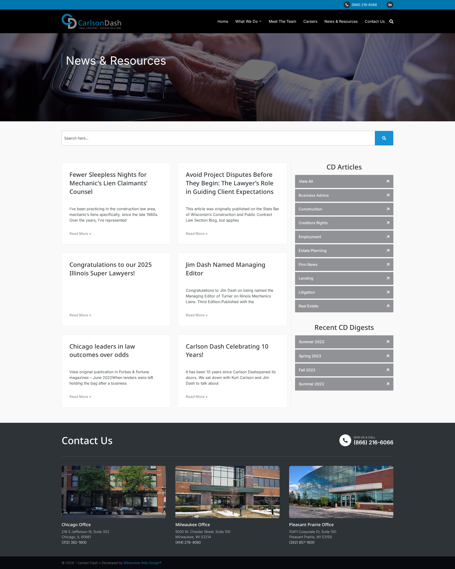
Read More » (80, 233)
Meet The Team (282, 21)
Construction (310, 209)
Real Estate (308, 306)
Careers (310, 21)
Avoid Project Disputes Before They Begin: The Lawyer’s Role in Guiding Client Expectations (229, 183)
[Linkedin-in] (390, 4)
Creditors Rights (313, 222)
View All (306, 181)
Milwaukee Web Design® (142, 563)
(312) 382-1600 (74, 542)
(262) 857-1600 (301, 542)
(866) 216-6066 (364, 5)
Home (223, 21)
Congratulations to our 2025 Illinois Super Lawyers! (110, 268)
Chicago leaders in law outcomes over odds (102, 350)
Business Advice (314, 195)
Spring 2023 (310, 356)
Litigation (307, 292)
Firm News (308, 264)
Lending (306, 278)
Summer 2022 (311, 384)
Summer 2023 (311, 341)
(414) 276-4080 (188, 542)
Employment (310, 236)
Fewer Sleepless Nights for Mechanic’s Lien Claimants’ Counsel (108, 183)
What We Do (246, 21)
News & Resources (341, 21)
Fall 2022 (307, 370)
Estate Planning (313, 250)
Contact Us (375, 21)
